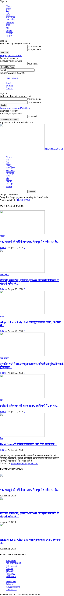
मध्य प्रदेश (10, 19)
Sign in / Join (12, 78)
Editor (3, 247)
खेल (7, 27)
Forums (9, 85)
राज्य (8, 25)
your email (33, 63)
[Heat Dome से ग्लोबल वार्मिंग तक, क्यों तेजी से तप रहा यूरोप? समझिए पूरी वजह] (22, 436)
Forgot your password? (11, 55)
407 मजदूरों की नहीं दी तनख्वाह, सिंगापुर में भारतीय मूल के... (29, 241)
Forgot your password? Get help (15, 108)
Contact (9, 88)
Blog (8, 83)
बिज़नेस (9, 30)
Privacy (9, 584)
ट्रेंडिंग (11, 576)
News (8, 6)
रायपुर (8, 9)
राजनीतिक (10, 17)
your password (34, 49)
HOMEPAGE (24, 200)
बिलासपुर (10, 22)
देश (7, 11)
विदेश (8, 14)
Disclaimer (11, 581)
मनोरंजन (9, 33)
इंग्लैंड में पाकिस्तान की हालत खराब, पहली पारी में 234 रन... (29, 405)
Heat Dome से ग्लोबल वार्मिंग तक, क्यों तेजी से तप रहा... (28, 444)
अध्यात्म (9, 35)
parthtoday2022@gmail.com (24, 463)
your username (34, 46)
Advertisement (13, 587)
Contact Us (11, 589)
